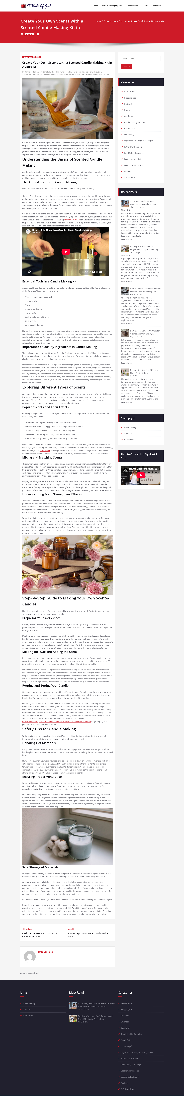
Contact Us (156, 6)
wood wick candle (101, 74)
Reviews (127, 171)
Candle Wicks (132, 6)
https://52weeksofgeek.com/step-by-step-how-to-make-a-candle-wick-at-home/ (56, 721)
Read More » (126, 239)
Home (95, 6)
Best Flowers (129, 91)
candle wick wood (48, 74)
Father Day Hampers (133, 147)
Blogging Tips (130, 98)
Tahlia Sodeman (32, 72)
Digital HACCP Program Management (140, 140)
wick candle (87, 74)
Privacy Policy (130, 427)
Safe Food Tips (130, 177)
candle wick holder (31, 74)
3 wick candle (65, 72)
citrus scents (45, 450)
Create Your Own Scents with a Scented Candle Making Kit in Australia (134, 21)
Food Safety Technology (134, 153)
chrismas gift (129, 134)
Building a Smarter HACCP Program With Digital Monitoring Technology (144, 249)
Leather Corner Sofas (133, 159)
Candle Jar (128, 116)
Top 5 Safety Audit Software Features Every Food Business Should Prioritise (143, 204)
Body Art (128, 104)
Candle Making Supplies (112, 6)
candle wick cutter (93, 72)
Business (128, 110)
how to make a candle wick (68, 74)
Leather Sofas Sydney (133, 165)
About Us (128, 433)
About (145, 6)
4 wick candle (78, 72)
